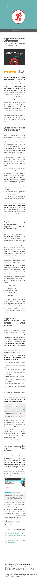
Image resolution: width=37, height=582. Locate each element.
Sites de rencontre (11, 45)
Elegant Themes (18, 575)
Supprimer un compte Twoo (15, 533)
